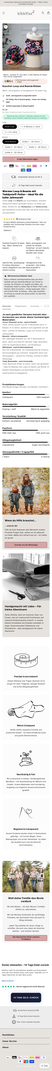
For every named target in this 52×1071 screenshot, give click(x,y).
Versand (12, 112)
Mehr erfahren (8, 981)
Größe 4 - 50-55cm (14, 152)
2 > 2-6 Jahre (11, 132)
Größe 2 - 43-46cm (13, 147)
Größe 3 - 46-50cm (37, 147)
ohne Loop (9, 127)
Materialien (6, 306)
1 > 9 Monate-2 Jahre (30, 127)
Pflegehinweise (21, 306)
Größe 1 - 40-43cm (31, 142)
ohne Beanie (10, 142)
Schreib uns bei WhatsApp (26, 545)
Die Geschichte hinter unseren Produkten (26, 938)
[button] (43, 13)
